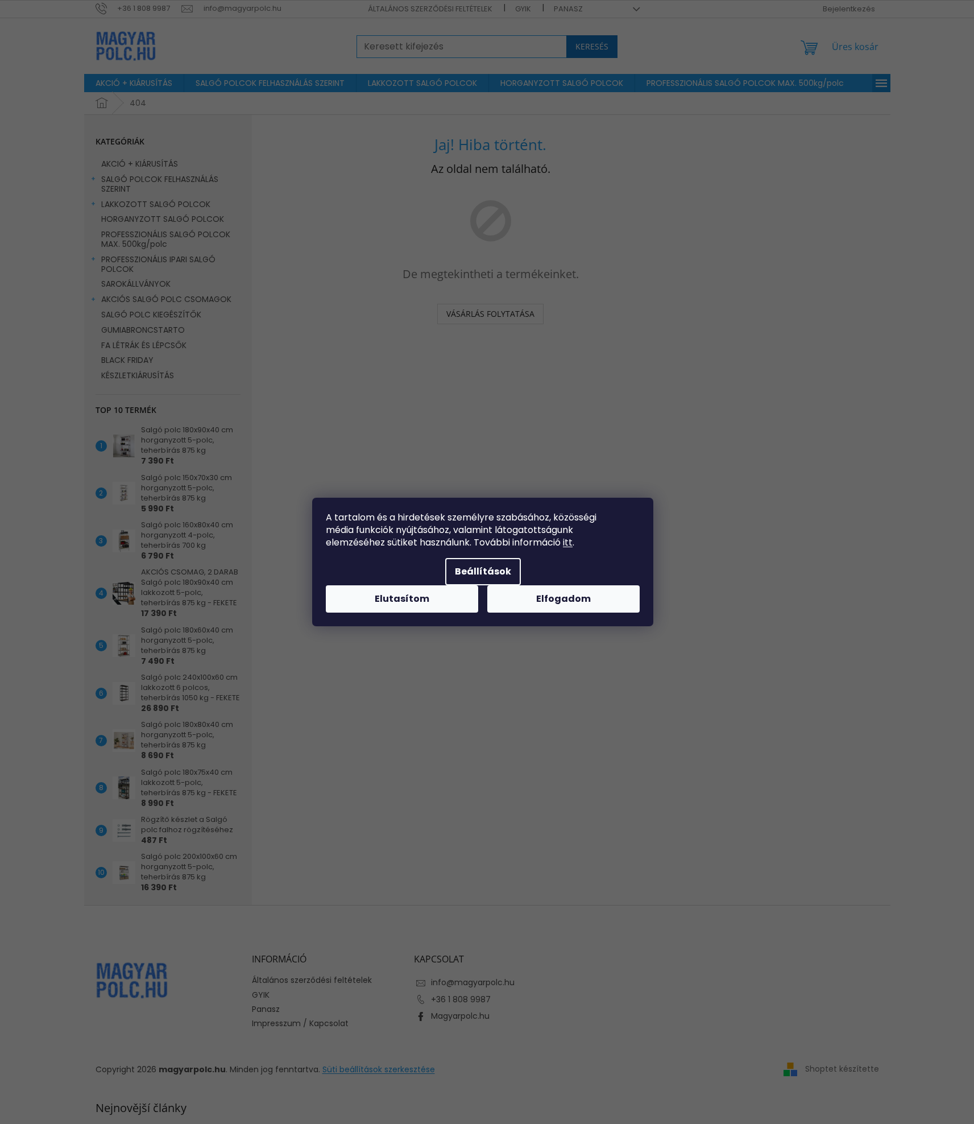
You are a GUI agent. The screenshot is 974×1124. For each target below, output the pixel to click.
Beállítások (483, 571)
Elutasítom (402, 598)
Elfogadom (563, 598)
